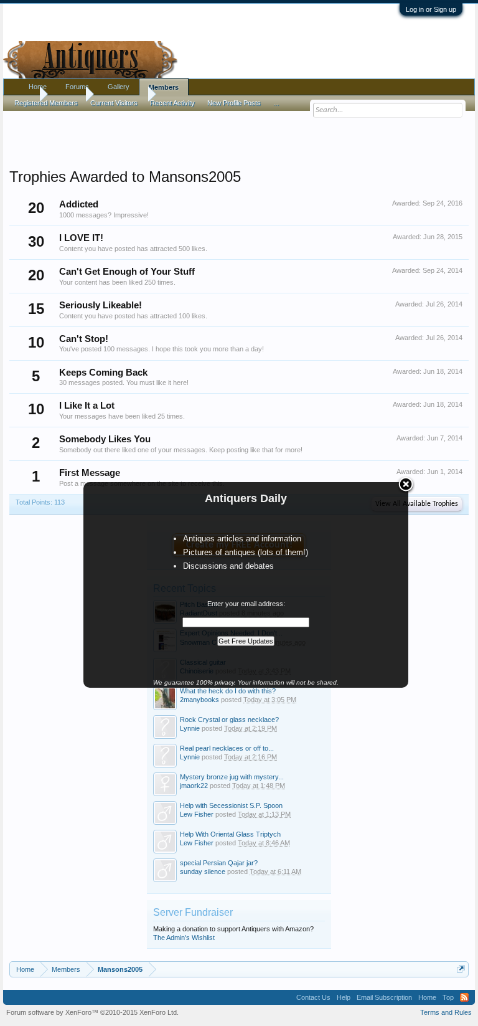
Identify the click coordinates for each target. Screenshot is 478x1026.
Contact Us (313, 997)
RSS (464, 997)
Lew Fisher (196, 814)
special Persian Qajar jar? (219, 863)
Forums (77, 86)
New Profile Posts (234, 103)
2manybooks (199, 699)
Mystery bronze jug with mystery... (232, 777)
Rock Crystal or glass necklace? (229, 719)
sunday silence (202, 871)
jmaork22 (194, 785)
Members (164, 87)
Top (448, 997)
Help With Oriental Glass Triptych (230, 834)
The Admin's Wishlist (184, 937)
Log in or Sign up (431, 9)
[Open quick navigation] (461, 969)
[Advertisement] (239, 136)
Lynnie (190, 728)
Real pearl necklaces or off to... (227, 748)
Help (343, 997)
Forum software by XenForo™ (92, 1012)
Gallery (118, 86)
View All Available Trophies (416, 504)
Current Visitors (114, 103)
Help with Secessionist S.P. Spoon (231, 805)
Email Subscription (384, 997)
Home (38, 86)
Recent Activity (172, 103)
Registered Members (46, 103)
